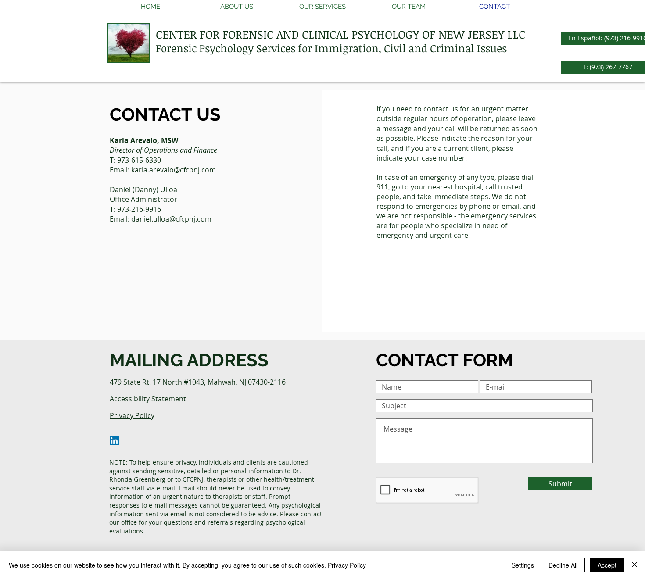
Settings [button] (523, 565)
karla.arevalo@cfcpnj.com (174, 170)
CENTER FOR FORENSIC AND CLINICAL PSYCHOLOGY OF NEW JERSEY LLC (340, 34)
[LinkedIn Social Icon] (114, 440)
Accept (607, 565)
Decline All (562, 565)
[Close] (634, 565)
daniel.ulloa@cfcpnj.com (171, 219)
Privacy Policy (347, 565)
